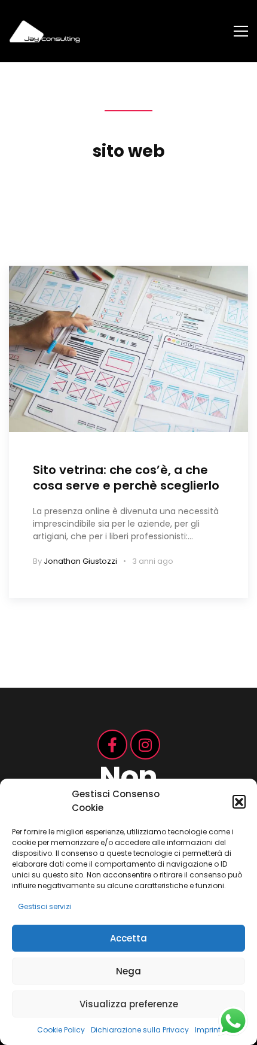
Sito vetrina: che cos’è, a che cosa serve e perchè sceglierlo (126, 477)
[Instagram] (145, 745)
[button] (239, 801)
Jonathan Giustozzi (80, 561)
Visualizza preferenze (128, 1004)
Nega (128, 971)
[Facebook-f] (112, 745)
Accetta (128, 938)
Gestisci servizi (44, 906)
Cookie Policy (61, 1030)
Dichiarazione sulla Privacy (140, 1030)
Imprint (208, 1030)
